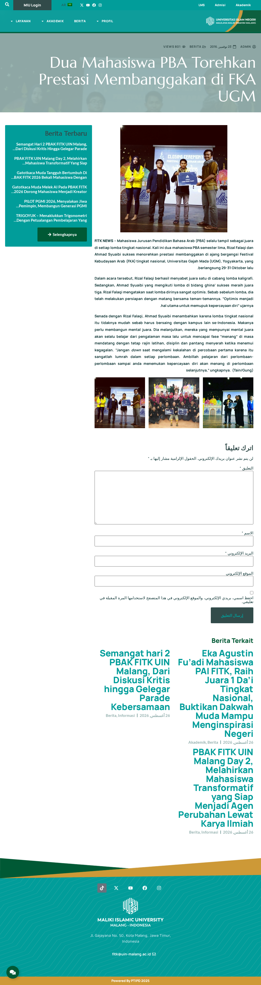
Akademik (243, 5)
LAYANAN (23, 21)
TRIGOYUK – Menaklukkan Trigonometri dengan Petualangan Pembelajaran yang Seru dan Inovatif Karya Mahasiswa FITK (51, 217)
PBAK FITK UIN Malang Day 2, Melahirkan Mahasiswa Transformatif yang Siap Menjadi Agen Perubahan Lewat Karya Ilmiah (215, 788)
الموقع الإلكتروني (239, 573)
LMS (202, 5)
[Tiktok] (102, 888)
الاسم (247, 533)
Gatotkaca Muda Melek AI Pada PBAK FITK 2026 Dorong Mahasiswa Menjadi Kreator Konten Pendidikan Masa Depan (49, 189)
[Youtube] (88, 5)
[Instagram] (100, 5)
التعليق (246, 468)
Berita (80, 21)
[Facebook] (94, 5)
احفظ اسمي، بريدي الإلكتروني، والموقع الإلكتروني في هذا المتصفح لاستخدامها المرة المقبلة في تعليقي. (176, 600)
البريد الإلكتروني (239, 553)
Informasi (126, 715)
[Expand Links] (12, 972)
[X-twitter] (82, 5)
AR (64, 5)
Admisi (220, 5)
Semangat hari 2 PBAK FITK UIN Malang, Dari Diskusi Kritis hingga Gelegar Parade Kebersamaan (135, 680)
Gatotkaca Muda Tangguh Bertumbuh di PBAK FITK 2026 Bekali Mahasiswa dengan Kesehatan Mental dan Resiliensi (49, 174)
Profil (107, 21)
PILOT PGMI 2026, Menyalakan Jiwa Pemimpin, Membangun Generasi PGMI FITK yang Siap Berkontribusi (53, 203)
